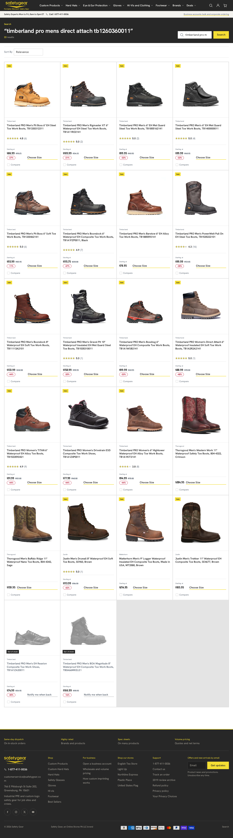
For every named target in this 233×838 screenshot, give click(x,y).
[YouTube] (33, 812)
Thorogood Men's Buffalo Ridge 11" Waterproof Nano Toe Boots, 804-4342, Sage (29, 562)
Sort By (8, 52)
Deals (190, 5)
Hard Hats (71, 5)
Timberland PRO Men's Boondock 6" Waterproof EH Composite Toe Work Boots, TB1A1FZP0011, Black (88, 237)
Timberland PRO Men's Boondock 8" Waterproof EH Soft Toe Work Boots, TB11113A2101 (28, 345)
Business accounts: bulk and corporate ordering (206, 14)
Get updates (218, 765)
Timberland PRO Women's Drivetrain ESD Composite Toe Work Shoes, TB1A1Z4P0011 (87, 454)
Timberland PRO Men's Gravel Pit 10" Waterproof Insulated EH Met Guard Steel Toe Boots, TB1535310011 (87, 345)
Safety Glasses (56, 780)
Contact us (159, 769)
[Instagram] (16, 812)
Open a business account (97, 763)
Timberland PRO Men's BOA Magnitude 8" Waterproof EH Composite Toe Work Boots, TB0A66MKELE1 (88, 667)
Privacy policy (161, 791)
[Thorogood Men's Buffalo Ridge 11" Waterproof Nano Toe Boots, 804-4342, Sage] (32, 523)
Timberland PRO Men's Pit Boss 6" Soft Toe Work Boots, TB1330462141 (31, 235)
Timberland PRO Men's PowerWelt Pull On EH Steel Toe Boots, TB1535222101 (199, 235)
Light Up (122, 769)
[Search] (211, 5)
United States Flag (128, 785)
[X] (24, 812)
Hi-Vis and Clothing (138, 5)
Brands (177, 5)
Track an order (161, 774)
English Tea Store (127, 763)
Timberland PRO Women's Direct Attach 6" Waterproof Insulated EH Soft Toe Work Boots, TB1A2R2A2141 (199, 345)
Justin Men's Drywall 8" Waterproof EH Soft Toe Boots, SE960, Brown (88, 560)
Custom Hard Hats (58, 769)
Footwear (161, 5)
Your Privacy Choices (165, 796)
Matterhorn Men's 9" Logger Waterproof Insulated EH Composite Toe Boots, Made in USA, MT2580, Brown (144, 562)
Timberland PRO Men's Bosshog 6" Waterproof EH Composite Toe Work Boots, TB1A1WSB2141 (144, 345)
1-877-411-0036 (17, 769)
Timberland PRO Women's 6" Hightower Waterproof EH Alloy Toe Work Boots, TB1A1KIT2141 (142, 454)
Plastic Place (125, 780)
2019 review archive (164, 780)
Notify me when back (39, 694)
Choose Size (34, 157)
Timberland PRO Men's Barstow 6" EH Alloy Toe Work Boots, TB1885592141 (144, 235)
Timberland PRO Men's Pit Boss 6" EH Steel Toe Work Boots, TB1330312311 (31, 127)
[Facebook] (7, 812)
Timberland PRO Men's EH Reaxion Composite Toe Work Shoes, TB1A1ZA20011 (27, 667)
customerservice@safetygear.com (22, 778)
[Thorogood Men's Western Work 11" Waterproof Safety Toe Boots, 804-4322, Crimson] (201, 414)
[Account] (218, 5)
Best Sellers (54, 801)
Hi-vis (51, 791)
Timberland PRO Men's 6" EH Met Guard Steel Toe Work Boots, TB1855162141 (142, 127)
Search (221, 34)
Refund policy (160, 785)
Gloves (117, 5)
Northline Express (128, 774)
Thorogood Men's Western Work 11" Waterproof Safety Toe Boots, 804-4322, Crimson (198, 454)
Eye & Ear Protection (95, 5)
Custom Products (50, 5)
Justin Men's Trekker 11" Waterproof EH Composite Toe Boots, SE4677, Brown (198, 560)
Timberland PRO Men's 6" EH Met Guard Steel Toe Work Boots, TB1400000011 (198, 127)
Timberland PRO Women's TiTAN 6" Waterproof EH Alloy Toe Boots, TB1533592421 (27, 454)
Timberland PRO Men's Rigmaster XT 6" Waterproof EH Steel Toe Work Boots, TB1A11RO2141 (85, 129)
